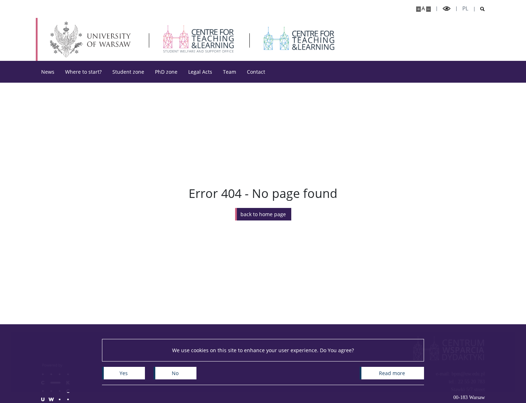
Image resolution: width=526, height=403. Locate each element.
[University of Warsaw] (92, 39)
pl (465, 8)
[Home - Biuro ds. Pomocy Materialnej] (199, 39)
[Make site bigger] (418, 9)
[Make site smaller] (428, 9)
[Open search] (479, 9)
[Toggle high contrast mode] (446, 8)
